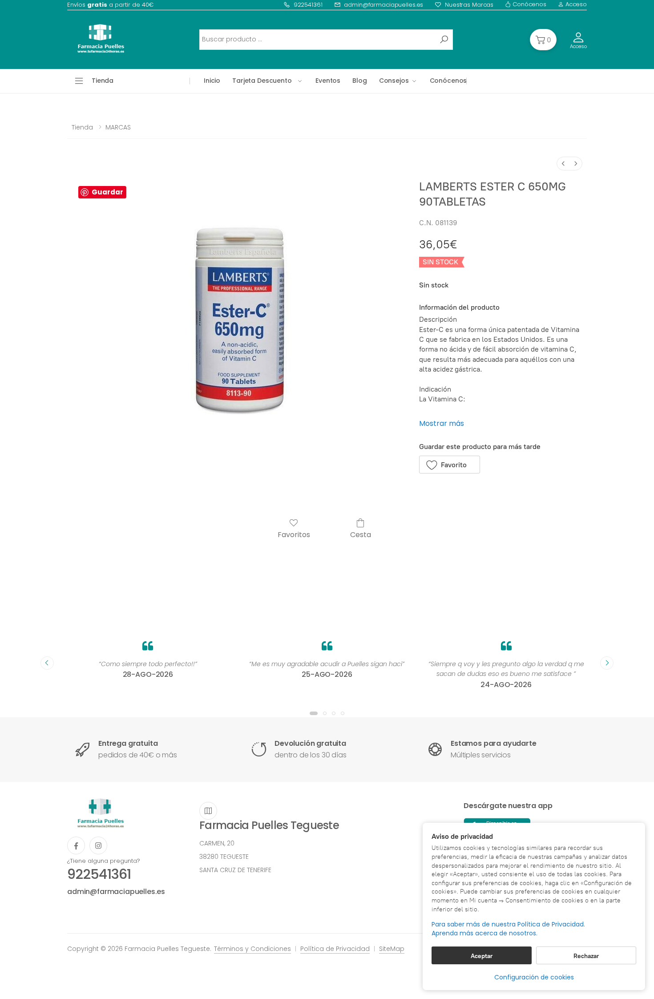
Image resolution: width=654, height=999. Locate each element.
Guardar (107, 192)
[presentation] (47, 663)
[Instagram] (98, 845)
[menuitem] (563, 163)
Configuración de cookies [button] (534, 977)
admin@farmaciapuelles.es (383, 4)
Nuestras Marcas (469, 4)
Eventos (327, 80)
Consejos (394, 80)
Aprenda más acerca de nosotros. (484, 933)
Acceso (575, 4)
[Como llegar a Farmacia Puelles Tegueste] (208, 811)
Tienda (82, 127)
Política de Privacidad (335, 948)
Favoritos (294, 534)
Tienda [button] (102, 80)
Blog (359, 80)
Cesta (360, 534)
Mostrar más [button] (441, 423)
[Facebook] (76, 845)
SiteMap (391, 948)
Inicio (212, 80)
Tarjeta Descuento (262, 80)
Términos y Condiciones (252, 948)
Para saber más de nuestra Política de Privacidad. (508, 924)
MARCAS (118, 127)
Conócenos (528, 4)
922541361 (308, 4)
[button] (543, 39)
